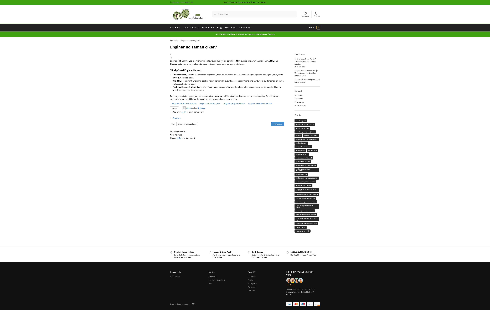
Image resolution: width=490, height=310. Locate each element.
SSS (210, 283)
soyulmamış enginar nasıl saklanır (304, 206)
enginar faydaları (301, 143)
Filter (173, 124)
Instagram (252, 283)
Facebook (252, 276)
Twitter (251, 280)
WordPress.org (300, 105)
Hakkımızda (175, 276)
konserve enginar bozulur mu (306, 202)
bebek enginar (301, 121)
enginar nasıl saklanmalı (304, 158)
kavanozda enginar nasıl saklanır (307, 194)
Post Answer (278, 124)
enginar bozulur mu (310, 136)
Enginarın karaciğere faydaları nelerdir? (306, 190)
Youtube (251, 290)
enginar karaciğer (301, 154)
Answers (177, 118)
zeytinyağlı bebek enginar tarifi (306, 223)
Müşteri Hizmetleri (217, 280)
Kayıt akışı (299, 98)
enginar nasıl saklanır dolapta (306, 165)
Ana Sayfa (174, 40)
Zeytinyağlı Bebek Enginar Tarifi (307, 79)
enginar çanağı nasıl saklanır (305, 182)
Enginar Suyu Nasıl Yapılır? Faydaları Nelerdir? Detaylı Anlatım (305, 61)
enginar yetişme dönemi (234, 103)
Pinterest (251, 287)
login (184, 112)
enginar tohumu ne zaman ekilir (306, 178)
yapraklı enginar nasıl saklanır (306, 215)
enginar (298, 136)
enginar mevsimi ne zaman (260, 103)
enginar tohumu (301, 174)
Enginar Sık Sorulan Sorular (184, 103)
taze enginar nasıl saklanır (304, 211)
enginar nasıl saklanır (303, 162)
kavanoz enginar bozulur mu (305, 198)
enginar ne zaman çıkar (209, 103)
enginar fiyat (312, 150)
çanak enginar (300, 227)
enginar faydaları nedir (303, 147)
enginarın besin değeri (303, 185)
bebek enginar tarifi (302, 128)
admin (189, 108)
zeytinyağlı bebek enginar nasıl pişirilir (306, 219)
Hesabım (305, 16)
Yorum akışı (299, 102)
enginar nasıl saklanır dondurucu (303, 170)
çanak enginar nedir (302, 231)
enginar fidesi (300, 150)
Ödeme (317, 16)
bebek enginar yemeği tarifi (305, 132)
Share (174, 108)
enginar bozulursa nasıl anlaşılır (306, 139)
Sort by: (186, 124)
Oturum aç (299, 95)
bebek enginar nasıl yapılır (305, 124)
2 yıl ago (201, 108)
